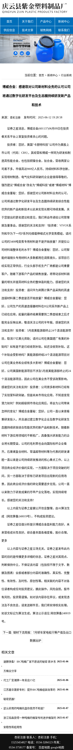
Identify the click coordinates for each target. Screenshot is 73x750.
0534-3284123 (44, 742)
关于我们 (27, 21)
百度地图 (44, 747)
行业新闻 (66, 75)
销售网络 (46, 30)
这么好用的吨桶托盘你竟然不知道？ (24, 708)
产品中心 (46, 21)
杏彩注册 (15, 117)
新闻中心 (64, 21)
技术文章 (27, 30)
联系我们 (64, 30)
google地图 (57, 747)
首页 (9, 21)
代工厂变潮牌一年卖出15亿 (19, 680)
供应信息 (9, 30)
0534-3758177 (17, 747)
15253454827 (19, 742)
